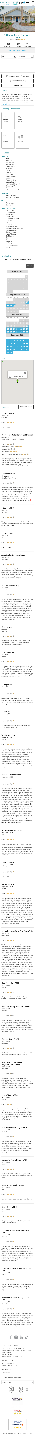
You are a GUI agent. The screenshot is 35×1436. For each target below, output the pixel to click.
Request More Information (19, 76)
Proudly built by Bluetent (17, 1434)
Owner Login (5, 1372)
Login (5, 1434)
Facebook (11, 1337)
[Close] (25, 373)
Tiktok (26, 1337)
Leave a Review (26, 407)
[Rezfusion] (27, 1389)
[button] (17, 381)
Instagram (16, 1337)
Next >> (29, 266)
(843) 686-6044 (6, 1354)
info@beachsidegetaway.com (11, 1356)
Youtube (21, 1337)
